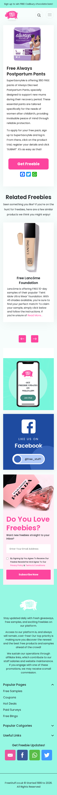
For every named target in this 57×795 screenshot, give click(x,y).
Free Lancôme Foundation (28, 280)
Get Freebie (28, 163)
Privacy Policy (16, 565)
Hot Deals (10, 703)
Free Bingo (10, 716)
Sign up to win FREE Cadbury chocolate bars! (28, 4)
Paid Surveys (12, 710)
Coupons (9, 697)
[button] (34, 338)
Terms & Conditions (35, 565)
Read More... (35, 315)
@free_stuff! (33, 459)
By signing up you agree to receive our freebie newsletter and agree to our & (29, 562)
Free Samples (12, 691)
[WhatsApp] (28, 409)
